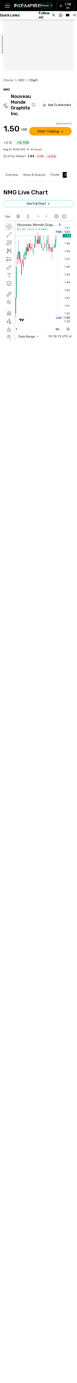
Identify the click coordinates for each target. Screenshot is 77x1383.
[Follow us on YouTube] (67, 15)
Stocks (8, 80)
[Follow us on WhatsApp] (60, 15)
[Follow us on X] (53, 15)
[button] (7, 5)
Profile (55, 175)
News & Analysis (34, 175)
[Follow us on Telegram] (74, 15)
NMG (21, 80)
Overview (11, 175)
